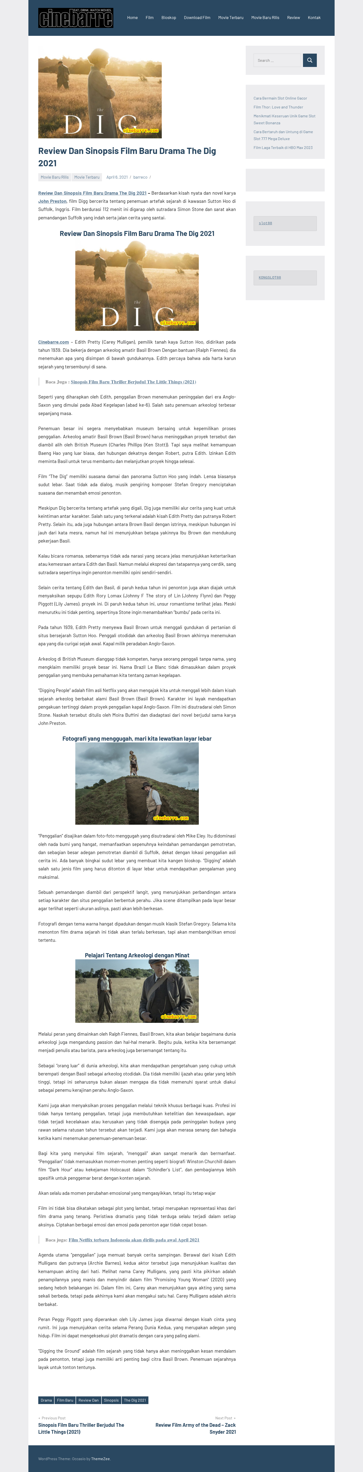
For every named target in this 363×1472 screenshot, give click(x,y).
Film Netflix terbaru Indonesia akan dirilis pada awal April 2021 (134, 1239)
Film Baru (65, 1400)
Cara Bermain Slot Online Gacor (280, 98)
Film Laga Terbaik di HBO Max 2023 (283, 147)
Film (150, 17)
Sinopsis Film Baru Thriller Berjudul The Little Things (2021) (133, 381)
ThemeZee (100, 1458)
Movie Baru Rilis (265, 17)
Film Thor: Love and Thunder (278, 107)
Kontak (314, 17)
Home (132, 17)
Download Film (197, 17)
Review (293, 17)
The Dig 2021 (135, 1400)
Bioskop (168, 17)
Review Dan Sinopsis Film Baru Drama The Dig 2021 (92, 193)
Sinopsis (111, 1400)
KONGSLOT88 (270, 278)
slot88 (265, 223)
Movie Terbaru (230, 17)
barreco (140, 176)
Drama (46, 1400)
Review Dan (89, 1400)
